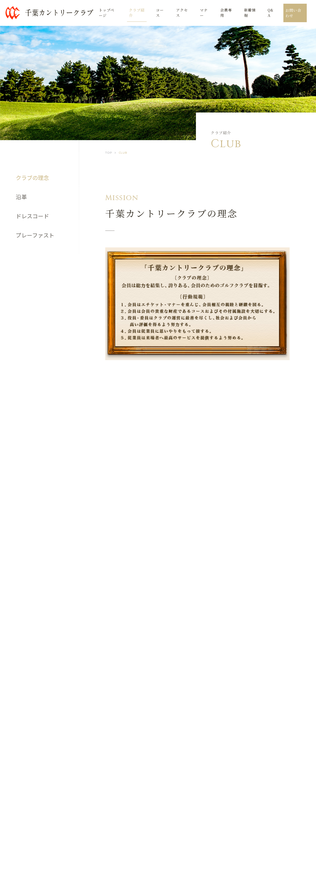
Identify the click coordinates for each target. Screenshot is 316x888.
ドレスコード (32, 216)
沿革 (21, 197)
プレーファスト (35, 235)
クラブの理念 (32, 177)
